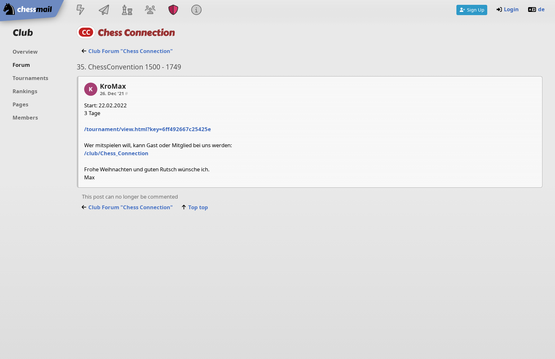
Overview (25, 51)
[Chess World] (126, 10)
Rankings (25, 91)
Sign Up (475, 9)
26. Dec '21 (114, 93)
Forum (21, 64)
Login (511, 9)
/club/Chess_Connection (116, 153)
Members (25, 117)
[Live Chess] (80, 10)
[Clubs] (173, 10)
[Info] (196, 10)
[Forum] (150, 10)
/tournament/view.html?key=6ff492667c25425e (147, 129)
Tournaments (30, 78)
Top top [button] (198, 207)
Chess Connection (136, 33)
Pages (20, 104)
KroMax (113, 86)
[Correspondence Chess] (103, 10)
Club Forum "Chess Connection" (130, 51)
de (541, 9)
